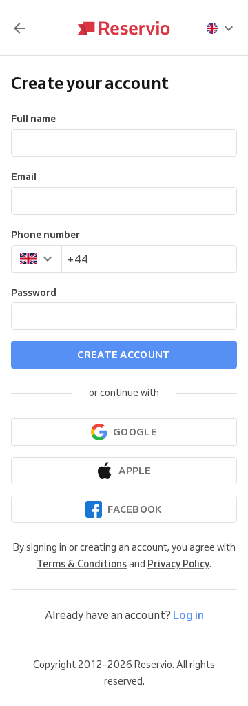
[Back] (19, 28)
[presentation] (220, 28)
